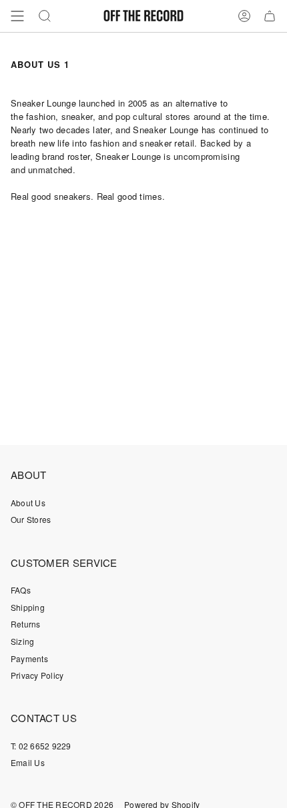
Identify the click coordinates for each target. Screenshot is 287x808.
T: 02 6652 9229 (41, 745)
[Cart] (269, 16)
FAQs (21, 590)
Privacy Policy (37, 675)
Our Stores (31, 519)
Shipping (28, 607)
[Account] (244, 16)
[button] (44, 16)
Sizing (22, 641)
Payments (29, 658)
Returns (26, 623)
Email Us (28, 762)
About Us (28, 502)
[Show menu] (17, 16)
